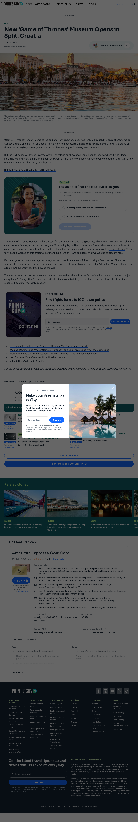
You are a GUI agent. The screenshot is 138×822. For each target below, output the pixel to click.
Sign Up (57, 420)
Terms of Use (57, 428)
